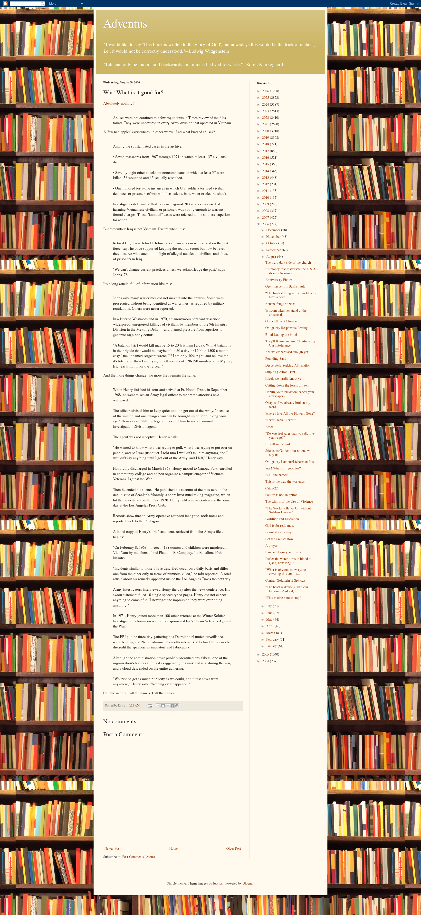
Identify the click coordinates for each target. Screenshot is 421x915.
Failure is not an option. (281, 494)
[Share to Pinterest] (176, 705)
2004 (266, 661)
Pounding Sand (275, 358)
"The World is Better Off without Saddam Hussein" (288, 510)
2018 (266, 144)
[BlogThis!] (163, 705)
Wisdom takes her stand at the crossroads (285, 312)
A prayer (271, 545)
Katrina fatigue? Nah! (280, 303)
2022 (266, 117)
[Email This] (158, 705)
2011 (266, 190)
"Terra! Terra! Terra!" (280, 420)
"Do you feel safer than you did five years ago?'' (290, 435)
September (274, 250)
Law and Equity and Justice (284, 552)
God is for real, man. (279, 525)
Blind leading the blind (281, 334)
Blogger (248, 883)
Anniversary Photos (278, 279)
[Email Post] (149, 705)
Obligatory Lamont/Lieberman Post (290, 461)
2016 (266, 157)
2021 (266, 124)
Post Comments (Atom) (138, 856)
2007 (266, 217)
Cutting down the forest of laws (287, 385)
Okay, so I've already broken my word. (287, 404)
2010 (266, 197)
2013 (266, 177)
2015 (266, 164)
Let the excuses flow (279, 539)
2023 (266, 111)
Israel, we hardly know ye (283, 378)
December (273, 230)
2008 (266, 210)
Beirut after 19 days (279, 532)
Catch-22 (271, 488)
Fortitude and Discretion (282, 519)
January (272, 646)
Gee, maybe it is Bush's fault (285, 286)
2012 (266, 184)
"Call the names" (276, 474)
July (269, 606)
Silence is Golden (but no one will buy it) (289, 452)
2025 (266, 97)
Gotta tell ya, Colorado (281, 321)
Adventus (125, 23)
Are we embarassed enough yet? (287, 351)
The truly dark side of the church (288, 262)
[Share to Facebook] (172, 705)
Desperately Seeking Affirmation (287, 365)
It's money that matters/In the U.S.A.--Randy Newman (291, 271)
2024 (266, 104)
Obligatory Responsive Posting (286, 327)
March (271, 632)
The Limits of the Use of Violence (289, 501)
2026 (266, 91)
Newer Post (112, 848)
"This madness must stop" (283, 597)
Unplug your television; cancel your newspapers (289, 393)
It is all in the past (277, 444)
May (269, 619)
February (273, 639)
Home (173, 848)
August (271, 256)
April (270, 626)
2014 (266, 171)
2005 (266, 654)
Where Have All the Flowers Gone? (290, 413)
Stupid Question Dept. (280, 371)
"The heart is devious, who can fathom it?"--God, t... (286, 589)
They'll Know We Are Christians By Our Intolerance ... (290, 343)
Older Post (233, 848)
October (272, 243)
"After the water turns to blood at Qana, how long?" (288, 560)
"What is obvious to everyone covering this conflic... (285, 571)
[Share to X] (167, 705)
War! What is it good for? (283, 468)
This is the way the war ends (285, 481)
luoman (218, 883)
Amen (269, 426)
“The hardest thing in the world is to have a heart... (290, 295)
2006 (266, 224)
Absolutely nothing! (118, 103)
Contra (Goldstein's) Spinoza (285, 580)
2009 (266, 204)
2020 (266, 131)
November (274, 236)
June (269, 612)
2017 (266, 151)
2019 (266, 137)
